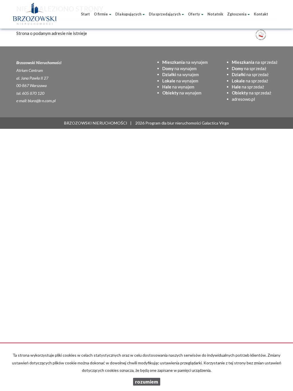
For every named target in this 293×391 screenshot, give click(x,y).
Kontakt (261, 14)
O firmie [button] (101, 14)
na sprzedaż (255, 62)
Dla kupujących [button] (128, 14)
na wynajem (185, 62)
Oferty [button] (194, 14)
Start (85, 14)
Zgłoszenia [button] (237, 14)
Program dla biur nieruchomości (173, 123)
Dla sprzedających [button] (165, 14)
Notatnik (215, 14)
